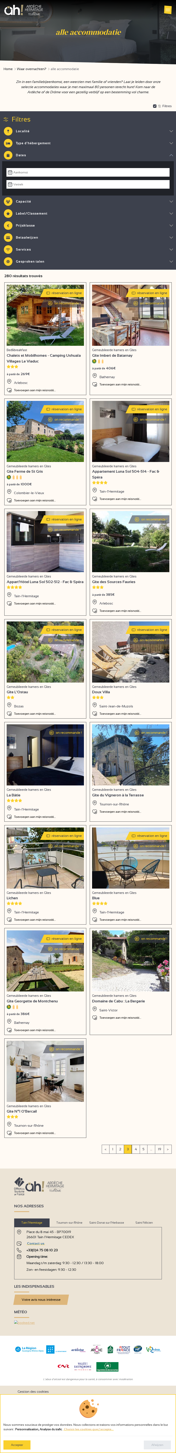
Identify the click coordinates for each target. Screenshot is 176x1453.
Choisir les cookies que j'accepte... (88, 1429)
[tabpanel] (88, 1251)
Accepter (17, 1445)
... (151, 1149)
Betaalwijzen (27, 237)
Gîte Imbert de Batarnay (112, 355)
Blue (96, 898)
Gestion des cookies (33, 1391)
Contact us (35, 1243)
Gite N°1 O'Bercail (22, 1111)
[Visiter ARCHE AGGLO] (96, 1354)
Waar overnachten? (31, 69)
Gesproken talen (30, 261)
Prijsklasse (25, 225)
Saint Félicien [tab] (144, 1222)
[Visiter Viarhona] (153, 1352)
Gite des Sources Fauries (113, 582)
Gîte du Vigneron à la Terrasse (118, 795)
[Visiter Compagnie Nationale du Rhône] (63, 1367)
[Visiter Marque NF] (137, 1352)
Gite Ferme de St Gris (25, 471)
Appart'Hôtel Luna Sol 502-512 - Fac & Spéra (45, 582)
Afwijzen (157, 1445)
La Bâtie (13, 795)
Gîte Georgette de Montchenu (32, 1001)
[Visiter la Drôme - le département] (56, 1352)
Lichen (12, 898)
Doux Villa (101, 692)
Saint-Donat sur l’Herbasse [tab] (106, 1222)
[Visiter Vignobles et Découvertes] (107, 1366)
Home (8, 69)
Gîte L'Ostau (17, 692)
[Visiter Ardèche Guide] (78, 1352)
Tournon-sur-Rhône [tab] (69, 1222)
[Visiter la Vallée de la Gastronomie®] (82, 1371)
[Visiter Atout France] (123, 1350)
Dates (21, 155)
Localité (23, 131)
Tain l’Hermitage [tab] (31, 1222)
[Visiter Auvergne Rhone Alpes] (29, 1352)
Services (23, 249)
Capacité (23, 201)
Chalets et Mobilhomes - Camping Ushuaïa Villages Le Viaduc (44, 358)
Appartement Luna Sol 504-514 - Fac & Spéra (125, 474)
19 (159, 1149)
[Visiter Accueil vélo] (110, 1352)
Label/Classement (31, 213)
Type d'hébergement (33, 143)
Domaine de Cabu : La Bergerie (118, 1001)
